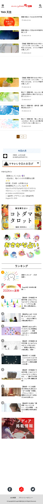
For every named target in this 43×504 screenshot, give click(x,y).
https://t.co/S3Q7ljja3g (13, 188)
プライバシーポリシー (26, 497)
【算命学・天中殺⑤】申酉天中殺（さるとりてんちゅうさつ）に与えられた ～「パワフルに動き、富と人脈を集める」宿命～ (29, 303)
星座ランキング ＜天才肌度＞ (29, 276)
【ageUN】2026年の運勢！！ (29, 288)
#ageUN (32, 191)
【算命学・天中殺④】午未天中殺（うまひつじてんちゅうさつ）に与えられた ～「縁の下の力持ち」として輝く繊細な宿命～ (29, 375)
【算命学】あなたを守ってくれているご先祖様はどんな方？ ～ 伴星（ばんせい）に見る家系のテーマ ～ (29, 331)
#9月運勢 (25, 191)
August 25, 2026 (11, 198)
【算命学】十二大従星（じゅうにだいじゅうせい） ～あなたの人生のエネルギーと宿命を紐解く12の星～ (29, 360)
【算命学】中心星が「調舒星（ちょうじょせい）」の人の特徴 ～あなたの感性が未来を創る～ (29, 407)
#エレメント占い (15, 191)
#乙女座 (30, 188)
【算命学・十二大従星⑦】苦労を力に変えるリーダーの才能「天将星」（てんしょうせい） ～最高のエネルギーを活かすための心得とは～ (29, 392)
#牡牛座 (24, 188)
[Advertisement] (21, 463)
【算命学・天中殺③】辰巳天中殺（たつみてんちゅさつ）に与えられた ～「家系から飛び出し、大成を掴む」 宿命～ (29, 345)
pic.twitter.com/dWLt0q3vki (15, 193)
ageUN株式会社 (20, 501)
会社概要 (13, 497)
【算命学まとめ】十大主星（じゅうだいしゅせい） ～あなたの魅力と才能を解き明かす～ (29, 317)
